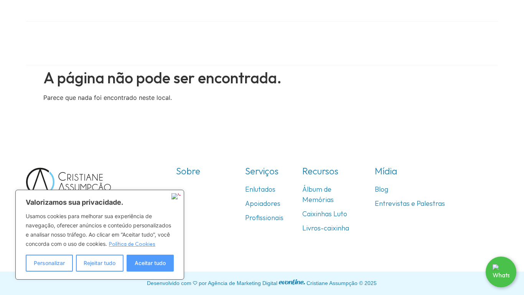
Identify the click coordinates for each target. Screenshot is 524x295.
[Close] (176, 196)
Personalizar (49, 263)
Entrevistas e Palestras (410, 203)
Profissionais (264, 217)
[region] (99, 235)
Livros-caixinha (325, 228)
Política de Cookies (132, 243)
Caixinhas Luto (324, 213)
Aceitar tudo (150, 263)
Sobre (274, 42)
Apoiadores (262, 203)
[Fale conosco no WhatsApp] (501, 272)
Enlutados (260, 189)
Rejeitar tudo (99, 263)
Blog (381, 189)
